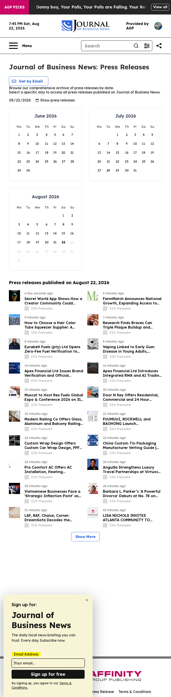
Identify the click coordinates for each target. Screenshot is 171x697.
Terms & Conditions (134, 691)
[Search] (136, 46)
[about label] (26, 308)
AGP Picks (14, 7)
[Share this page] (159, 45)
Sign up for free (48, 674)
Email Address (26, 654)
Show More (85, 536)
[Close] (87, 600)
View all (160, 7)
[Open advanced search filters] (146, 46)
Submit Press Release (95, 691)
